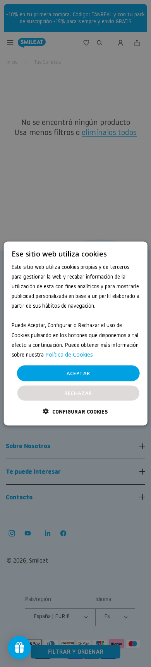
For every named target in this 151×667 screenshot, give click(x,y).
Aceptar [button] (78, 372)
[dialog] (76, 333)
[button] (75, 411)
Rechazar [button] (78, 393)
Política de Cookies (69, 354)
